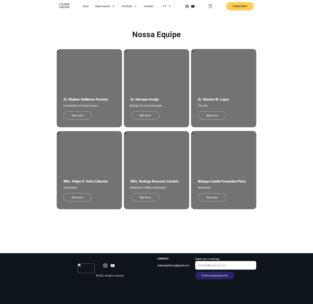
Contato (148, 6)
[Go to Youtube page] (192, 6)
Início (85, 6)
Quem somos (102, 6)
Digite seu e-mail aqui (207, 259)
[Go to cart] (210, 6)
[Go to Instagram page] (188, 6)
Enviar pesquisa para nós (215, 275)
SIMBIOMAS (240, 6)
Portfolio (127, 6)
